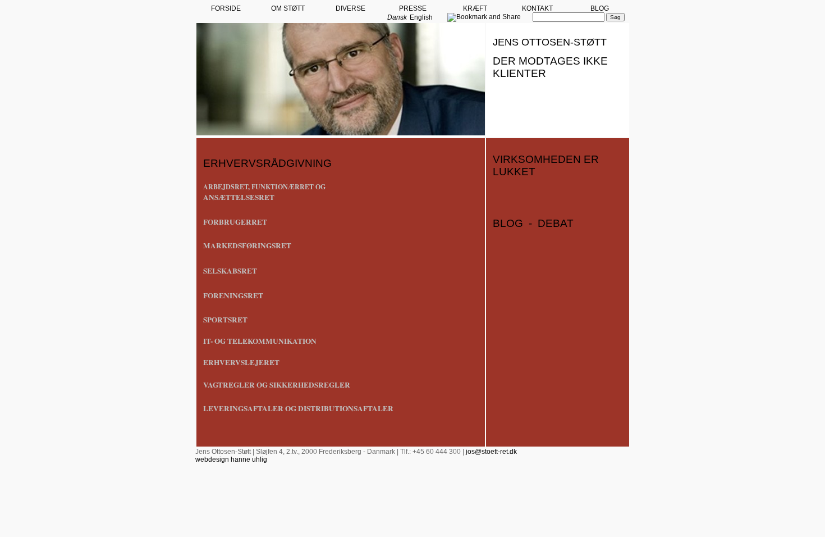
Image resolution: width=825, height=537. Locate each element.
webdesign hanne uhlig (231, 459)
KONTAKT (537, 8)
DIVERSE (350, 8)
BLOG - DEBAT (533, 223)
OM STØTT (288, 8)
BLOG (599, 8)
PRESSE (413, 8)
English (421, 17)
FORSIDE (226, 8)
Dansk (397, 17)
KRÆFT (475, 8)
